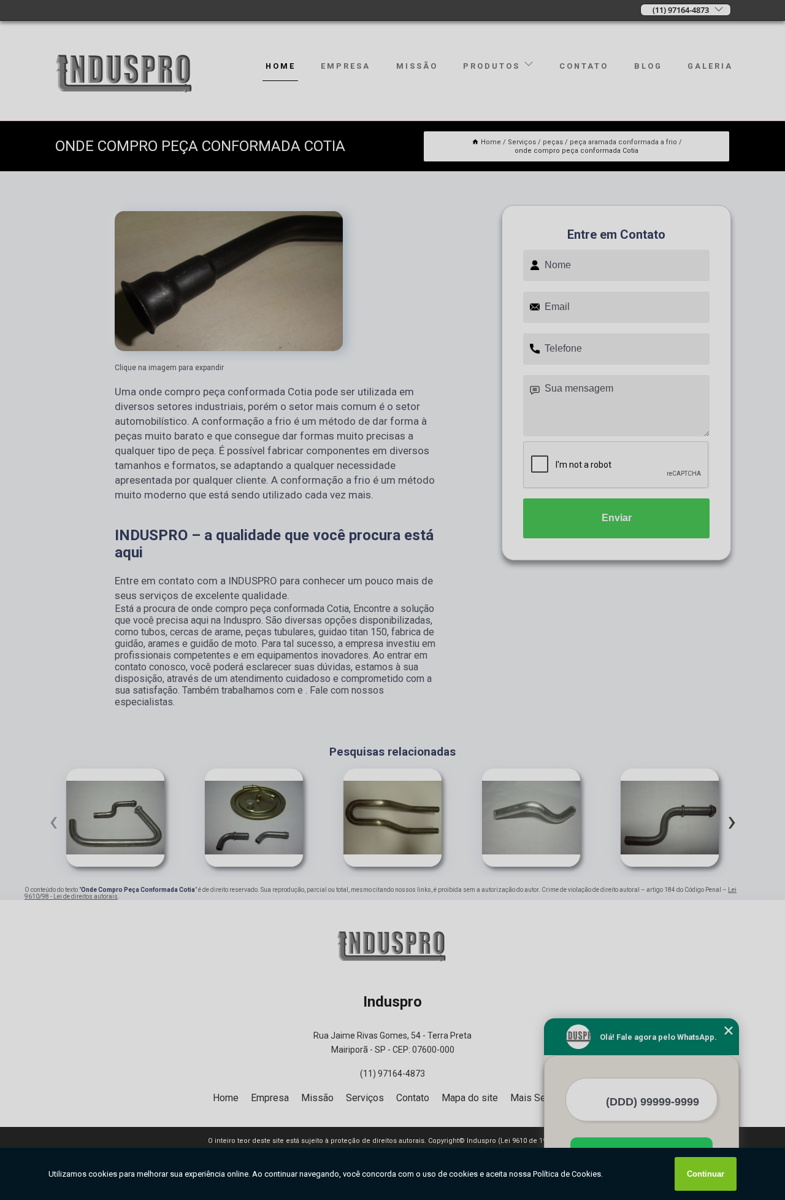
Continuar (705, 1174)
